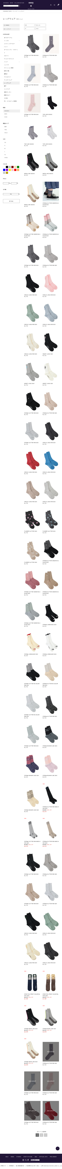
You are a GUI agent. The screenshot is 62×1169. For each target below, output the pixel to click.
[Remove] (4, 25)
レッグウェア (7, 83)
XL (5, 154)
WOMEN (6, 111)
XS (5, 142)
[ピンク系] (12, 170)
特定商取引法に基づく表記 (32, 1165)
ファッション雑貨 (8, 67)
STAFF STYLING (27, 1156)
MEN (5, 114)
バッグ (6, 61)
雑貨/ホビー (7, 95)
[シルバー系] (4, 173)
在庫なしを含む (38, 25)
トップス (6, 40)
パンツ (6, 46)
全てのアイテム (8, 37)
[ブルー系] (4, 170)
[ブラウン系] (12, 167)
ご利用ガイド (3, 1165)
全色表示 (37, 28)
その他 (6, 98)
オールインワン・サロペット (11, 51)
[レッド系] (15, 170)
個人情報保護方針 (20, 1165)
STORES (18, 1156)
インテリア (7, 89)
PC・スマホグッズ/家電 (10, 101)
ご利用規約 (11, 1165)
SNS (36, 1156)
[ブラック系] (7, 167)
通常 (5, 126)
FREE (6, 157)
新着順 (26, 25)
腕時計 (6, 73)
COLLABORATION (19, 2)
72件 (25, 28)
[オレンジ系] (18, 170)
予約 (5, 129)
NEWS (12, 1156)
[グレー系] (10, 167)
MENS (11, 2)
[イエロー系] (10, 170)
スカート (6, 55)
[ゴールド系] (7, 173)
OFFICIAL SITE (43, 1156)
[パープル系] (7, 170)
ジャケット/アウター (9, 43)
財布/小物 (6, 70)
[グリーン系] (18, 167)
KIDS (5, 117)
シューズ (6, 64)
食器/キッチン (7, 92)
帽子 (5, 86)
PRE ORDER (53, 1156)
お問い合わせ (44, 1165)
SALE (6, 132)
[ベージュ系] (15, 167)
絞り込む (11, 201)
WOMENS (6, 2)
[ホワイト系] (4, 167)
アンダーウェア (8, 80)
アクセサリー (7, 77)
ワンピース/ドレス (9, 58)
